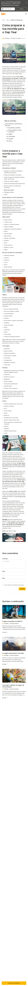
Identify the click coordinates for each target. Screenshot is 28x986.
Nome (3, 571)
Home (3, 20)
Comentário (5, 558)
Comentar (22, 588)
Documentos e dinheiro (14, 128)
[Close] (26, 2)
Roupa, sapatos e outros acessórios (15, 131)
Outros (10, 141)
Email (3, 578)
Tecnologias (11, 136)
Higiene (10, 134)
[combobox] (8, 8)
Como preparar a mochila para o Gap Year (13, 124)
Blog (8, 20)
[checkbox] (3, 585)
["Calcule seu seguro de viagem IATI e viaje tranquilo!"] (14, 537)
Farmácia (10, 138)
